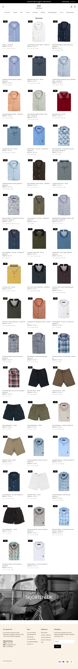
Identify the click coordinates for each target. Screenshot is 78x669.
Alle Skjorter (44, 632)
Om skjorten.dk (31, 639)
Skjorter (15, 12)
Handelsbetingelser (32, 641)
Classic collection (46, 635)
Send (57, 646)
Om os (61, 12)
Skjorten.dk (9, 661)
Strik (21, 12)
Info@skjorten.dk (11, 644)
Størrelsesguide (52, 12)
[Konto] (71, 7)
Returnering (30, 637)
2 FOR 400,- (7, 12)
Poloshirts (35, 12)
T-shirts (27, 12)
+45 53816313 (9, 646)
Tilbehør (43, 12)
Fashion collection (46, 640)
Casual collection (46, 637)
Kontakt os (73, 1)
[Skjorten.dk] (39, 7)
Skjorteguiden (70, 12)
